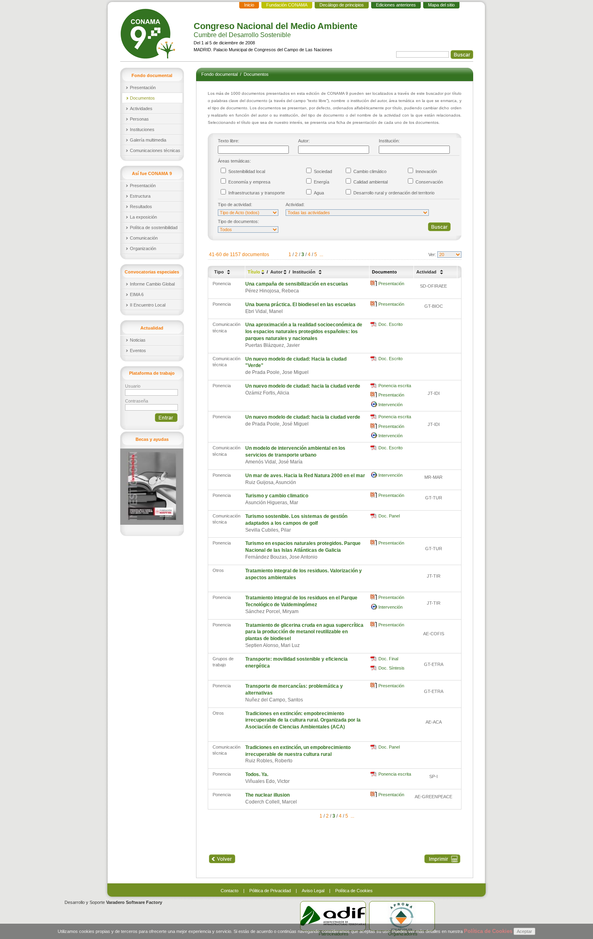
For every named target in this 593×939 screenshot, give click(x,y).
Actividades (141, 108)
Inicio (249, 4)
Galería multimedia (148, 140)
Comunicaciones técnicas (155, 150)
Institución (304, 271)
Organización (143, 248)
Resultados (141, 206)
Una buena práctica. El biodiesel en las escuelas (300, 304)
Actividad (427, 271)
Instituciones (142, 129)
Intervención (390, 404)
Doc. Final (388, 658)
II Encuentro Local (147, 305)
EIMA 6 (137, 294)
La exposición (143, 217)
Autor (277, 271)
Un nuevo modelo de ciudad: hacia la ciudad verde (302, 386)
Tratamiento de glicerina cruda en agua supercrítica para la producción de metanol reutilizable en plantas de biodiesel (304, 632)
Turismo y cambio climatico (276, 496)
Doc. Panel (389, 515)
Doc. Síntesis (391, 668)
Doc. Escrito (390, 324)
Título (254, 271)
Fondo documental (220, 74)
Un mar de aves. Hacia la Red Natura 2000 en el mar (305, 475)
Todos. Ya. (256, 774)
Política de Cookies (354, 890)
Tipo (219, 271)
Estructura (140, 196)
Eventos (138, 350)
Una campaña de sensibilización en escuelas (296, 284)
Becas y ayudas (152, 439)
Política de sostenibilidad (153, 227)
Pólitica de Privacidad (270, 890)
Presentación (143, 87)
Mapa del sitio (441, 4)
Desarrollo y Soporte (113, 902)
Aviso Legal (313, 890)
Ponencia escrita (394, 385)
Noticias (138, 340)
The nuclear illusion (267, 795)
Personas (139, 119)
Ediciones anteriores (396, 4)
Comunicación (144, 238)
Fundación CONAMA (286, 4)
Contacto (229, 890)
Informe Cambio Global (152, 284)
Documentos (142, 98)
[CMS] (148, 33)
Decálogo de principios (341, 4)
